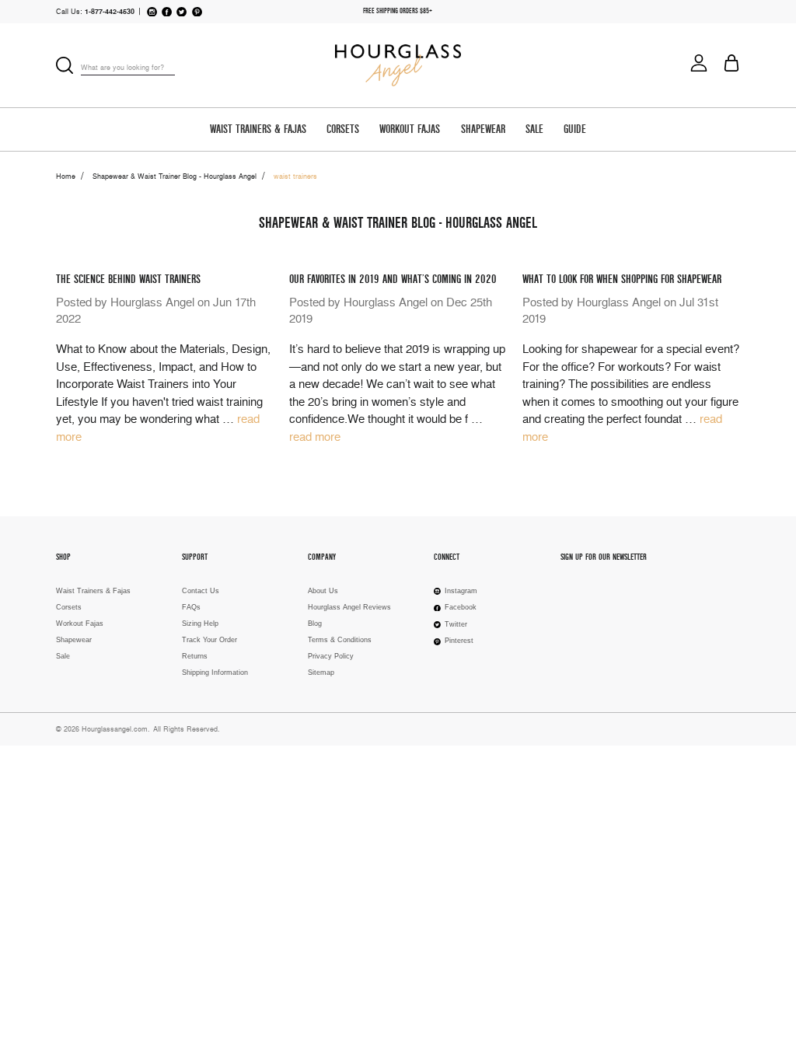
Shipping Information (215, 672)
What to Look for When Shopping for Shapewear (621, 279)
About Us (323, 591)
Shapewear (483, 129)
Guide (575, 129)
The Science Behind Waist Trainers (128, 279)
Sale (534, 129)
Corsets (342, 129)
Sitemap (321, 672)
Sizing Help (200, 623)
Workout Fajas (409, 129)
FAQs (191, 607)
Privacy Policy (331, 656)
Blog (315, 623)
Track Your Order (209, 640)
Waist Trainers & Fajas (258, 129)
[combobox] (128, 68)
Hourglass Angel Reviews (349, 607)
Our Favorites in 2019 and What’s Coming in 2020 (393, 279)
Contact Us (200, 591)
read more (314, 437)
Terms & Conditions (340, 640)
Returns (195, 656)
